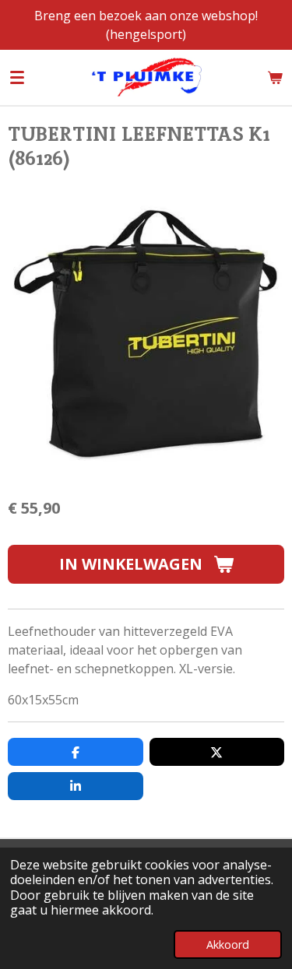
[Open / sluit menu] (17, 77)
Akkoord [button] (227, 944)
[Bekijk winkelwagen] (275, 77)
